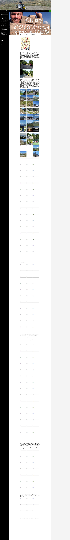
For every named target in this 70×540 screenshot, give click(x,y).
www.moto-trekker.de (4, 10)
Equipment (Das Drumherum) (28, 10)
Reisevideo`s (47, 10)
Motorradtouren (42, 10)
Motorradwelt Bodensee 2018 (4, 20)
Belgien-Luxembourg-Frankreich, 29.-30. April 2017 (4, 30)
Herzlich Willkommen (36, 10)
